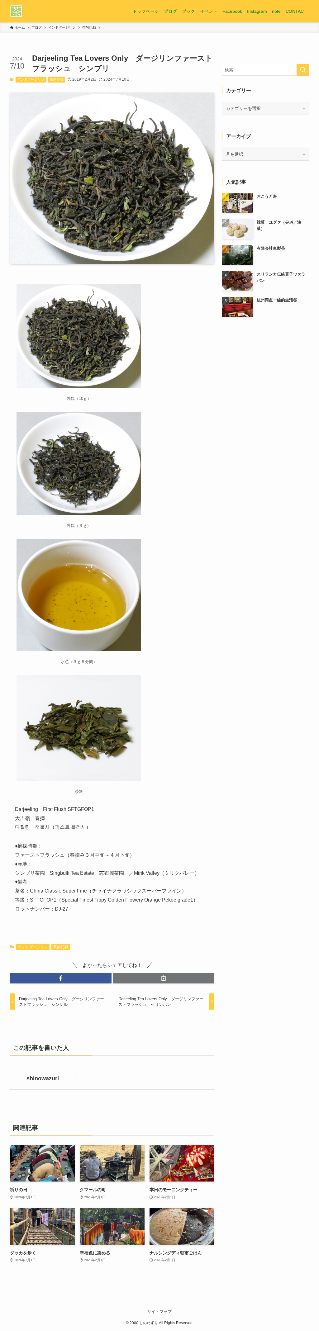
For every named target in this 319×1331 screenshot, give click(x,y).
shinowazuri (42, 1078)
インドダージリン (31, 79)
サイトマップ (159, 1311)
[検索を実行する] (303, 70)
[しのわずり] (16, 11)
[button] (61, 978)
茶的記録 (57, 79)
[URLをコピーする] (163, 978)
